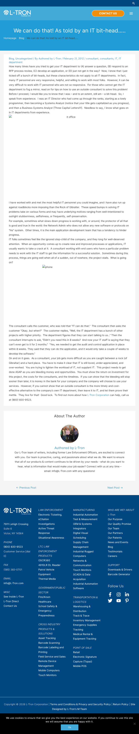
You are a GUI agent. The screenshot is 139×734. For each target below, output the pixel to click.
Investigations (46, 523)
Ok (69, 727)
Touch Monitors (47, 675)
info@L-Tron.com (14, 583)
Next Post (115, 487)
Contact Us (10, 605)
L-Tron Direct (11, 601)
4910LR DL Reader (49, 565)
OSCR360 (44, 560)
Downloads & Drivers (120, 569)
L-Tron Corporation (98, 395)
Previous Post (26, 487)
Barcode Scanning (49, 642)
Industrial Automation (85, 514)
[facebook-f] (112, 594)
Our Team (113, 528)
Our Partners (115, 533)
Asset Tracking (47, 638)
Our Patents (115, 537)
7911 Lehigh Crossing (16, 524)
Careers (112, 556)
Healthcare (44, 601)
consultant (92, 58)
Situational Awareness (51, 537)
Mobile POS (80, 666)
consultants (106, 58)
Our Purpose (115, 519)
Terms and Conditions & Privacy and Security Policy (80, 704)
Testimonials (115, 551)
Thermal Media (47, 578)
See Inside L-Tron (14, 596)
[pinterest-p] (128, 600)
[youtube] (120, 600)
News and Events (118, 542)
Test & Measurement (85, 519)
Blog (21, 38)
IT (116, 58)
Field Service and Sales (52, 656)
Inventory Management (86, 620)
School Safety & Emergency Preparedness (47, 611)
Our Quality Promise (119, 523)
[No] (134, 723)
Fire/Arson (44, 597)
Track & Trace (81, 615)
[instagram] (120, 594)
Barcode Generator (119, 574)
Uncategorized (23, 58)
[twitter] (112, 600)
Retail (76, 652)
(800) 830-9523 (13, 546)
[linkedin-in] (128, 594)
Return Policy (121, 704)
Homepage (10, 38)
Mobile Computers (49, 670)
